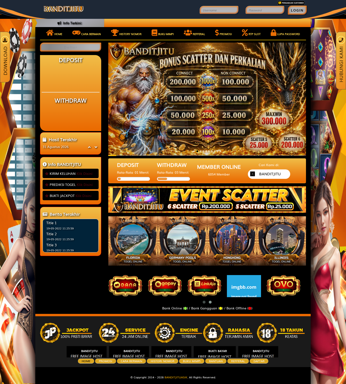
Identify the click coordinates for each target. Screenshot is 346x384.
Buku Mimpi (165, 34)
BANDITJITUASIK (176, 377)
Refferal (198, 34)
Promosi (225, 34)
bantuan (216, 361)
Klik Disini (84, 173)
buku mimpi (192, 361)
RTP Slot (254, 34)
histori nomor (162, 361)
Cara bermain (90, 34)
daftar (259, 361)
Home (58, 34)
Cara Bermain (131, 361)
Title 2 (51, 233)
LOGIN (297, 10)
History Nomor (130, 34)
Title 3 (51, 244)
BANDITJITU (89, 351)
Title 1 (51, 222)
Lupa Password (288, 34)
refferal (238, 361)
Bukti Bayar (217, 351)
